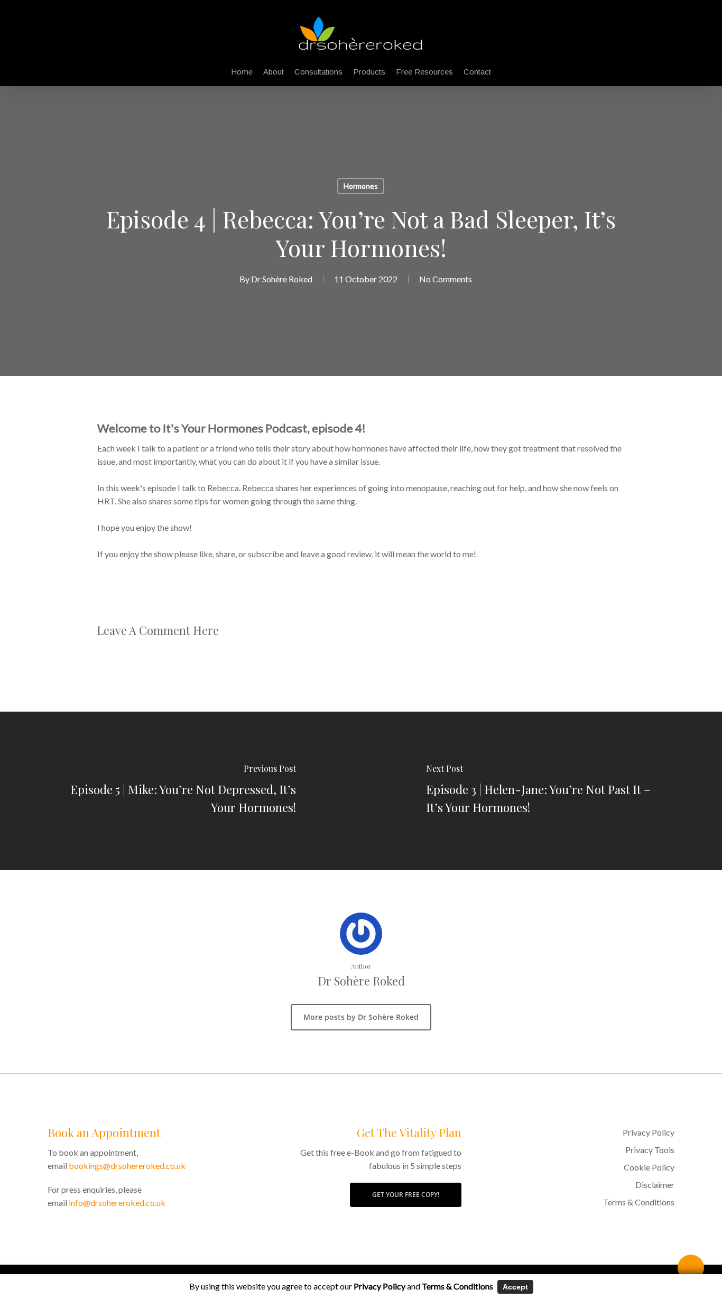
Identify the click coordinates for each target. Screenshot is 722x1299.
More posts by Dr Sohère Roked (361, 1017)
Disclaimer (654, 1185)
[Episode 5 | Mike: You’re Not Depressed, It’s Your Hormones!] (180, 791)
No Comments (445, 279)
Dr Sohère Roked (281, 279)
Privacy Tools (649, 1150)
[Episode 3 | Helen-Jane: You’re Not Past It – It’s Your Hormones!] (541, 791)
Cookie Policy (649, 1167)
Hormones (361, 185)
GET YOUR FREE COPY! (405, 1194)
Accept (515, 1287)
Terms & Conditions (638, 1202)
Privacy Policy (648, 1132)
